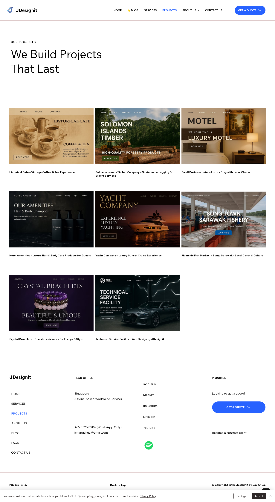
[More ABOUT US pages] (198, 10)
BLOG (15, 433)
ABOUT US (19, 423)
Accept (259, 496)
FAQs (15, 443)
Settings (241, 496)
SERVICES (18, 403)
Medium (148, 395)
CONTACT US (20, 452)
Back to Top (118, 485)
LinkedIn (149, 416)
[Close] (270, 496)
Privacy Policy (18, 484)
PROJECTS (19, 413)
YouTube (149, 427)
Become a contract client (229, 433)
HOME (16, 394)
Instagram (150, 405)
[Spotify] (148, 445)
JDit (26, 10)
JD (20, 377)
